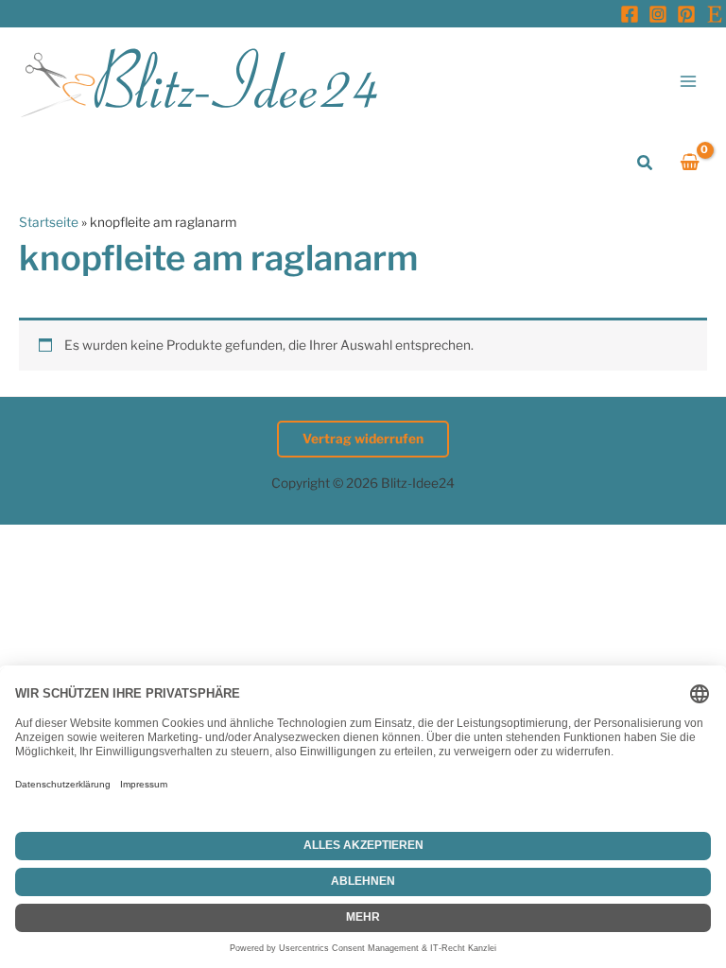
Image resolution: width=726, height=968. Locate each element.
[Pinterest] (686, 14)
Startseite (48, 222)
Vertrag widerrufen (363, 438)
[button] (645, 163)
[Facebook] (629, 14)
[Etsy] (714, 14)
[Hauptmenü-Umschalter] (688, 80)
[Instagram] (657, 14)
